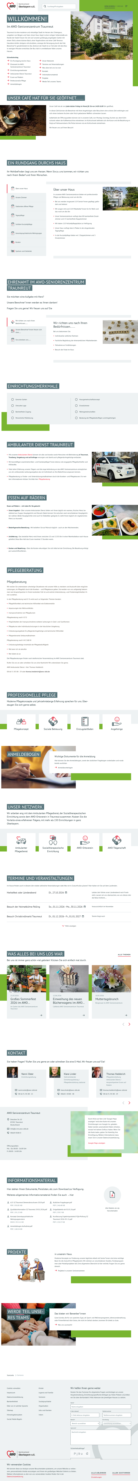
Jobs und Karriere (45, 1410)
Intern (41, 1415)
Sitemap (10, 1410)
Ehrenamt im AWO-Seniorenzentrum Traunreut (20, 65)
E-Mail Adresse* (75, 1411)
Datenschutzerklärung (15, 1476)
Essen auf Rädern (16, 77)
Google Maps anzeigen (96, 1143)
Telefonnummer (106, 1411)
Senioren (42, 1397)
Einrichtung (105, 1419)
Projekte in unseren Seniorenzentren (71, 1271)
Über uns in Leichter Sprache (17, 1406)
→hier (70, 1194)
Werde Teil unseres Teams (51, 81)
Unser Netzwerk (48, 61)
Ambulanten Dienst (25, 455)
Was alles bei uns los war (51, 68)
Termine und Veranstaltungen (53, 64)
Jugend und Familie (46, 1393)
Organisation (43, 1406)
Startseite (10, 1375)
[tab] (26, 188)
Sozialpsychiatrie (45, 1401)
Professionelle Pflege (18, 81)
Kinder (41, 1388)
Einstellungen (96, 1477)
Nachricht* (73, 1428)
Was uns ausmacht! (65, 1325)
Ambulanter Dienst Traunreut (20, 74)
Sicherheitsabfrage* (78, 1448)
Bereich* (73, 1419)
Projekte (45, 78)
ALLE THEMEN (124, 954)
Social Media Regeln (14, 1419)
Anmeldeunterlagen (65, 768)
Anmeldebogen (16, 84)
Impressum (11, 1393)
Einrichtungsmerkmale (18, 70)
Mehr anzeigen (70, 926)
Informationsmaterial (50, 75)
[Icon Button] (123, 1103)
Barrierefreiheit (12, 1401)
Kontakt (45, 71)
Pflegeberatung (44, 479)
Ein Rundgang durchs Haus (20, 61)
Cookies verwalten (13, 1388)
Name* (72, 1403)
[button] (45, 6)
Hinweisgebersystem (14, 1415)
